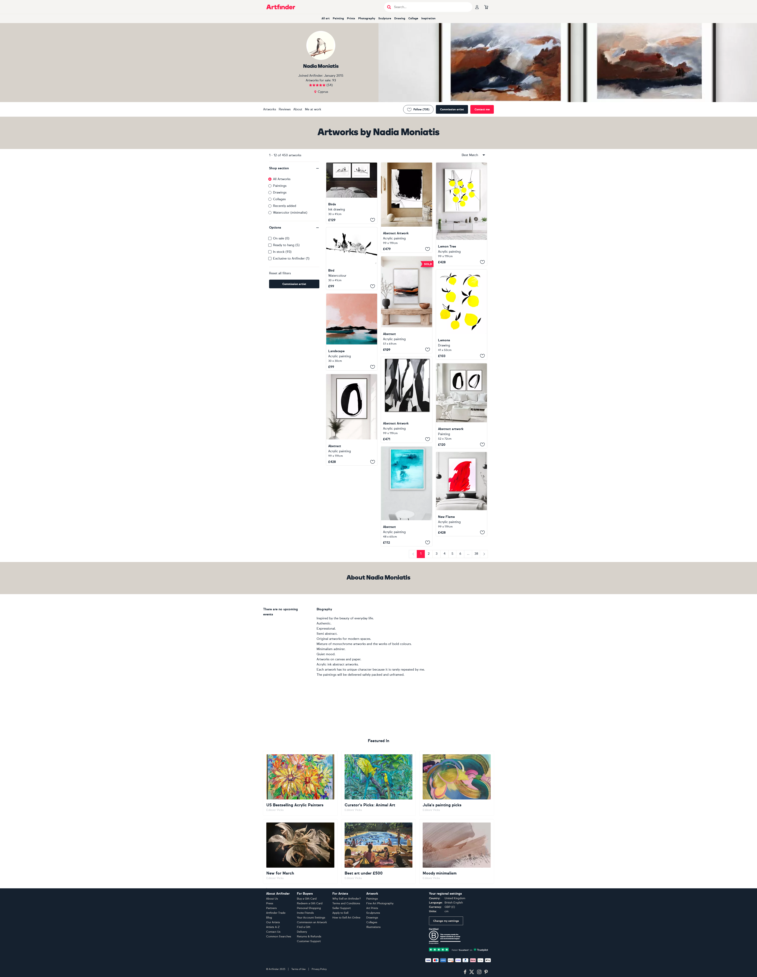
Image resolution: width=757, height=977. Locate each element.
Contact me (482, 109)
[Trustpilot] (458, 949)
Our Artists (273, 922)
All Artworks (281, 179)
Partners (271, 908)
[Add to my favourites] (372, 219)
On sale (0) (281, 238)
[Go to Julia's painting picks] (457, 783)
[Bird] (351, 258)
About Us (272, 898)
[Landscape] (351, 332)
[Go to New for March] (300, 851)
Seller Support (341, 908)
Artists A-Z (273, 927)
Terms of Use (298, 969)
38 (476, 553)
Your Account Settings (311, 917)
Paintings (279, 186)
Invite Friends (305, 913)
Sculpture (384, 18)
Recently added (284, 206)
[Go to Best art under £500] (378, 851)
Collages (279, 199)
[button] (294, 168)
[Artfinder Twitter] (471, 972)
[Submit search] (389, 7)
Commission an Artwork (312, 922)
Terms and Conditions (346, 903)
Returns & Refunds (309, 936)
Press (269, 903)
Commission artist (452, 109)
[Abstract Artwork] (406, 207)
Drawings (279, 192)
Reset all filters (280, 273)
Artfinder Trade (275, 913)
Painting (338, 18)
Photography (366, 18)
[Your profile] (477, 7)
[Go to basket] (486, 7)
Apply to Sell (340, 913)
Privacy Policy (319, 969)
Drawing (399, 18)
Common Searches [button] (278, 936)
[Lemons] (461, 314)
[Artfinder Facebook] (465, 972)
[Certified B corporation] (445, 936)
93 (334, 80)
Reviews (285, 109)
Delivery (302, 931)
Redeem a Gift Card (310, 903)
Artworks (269, 109)
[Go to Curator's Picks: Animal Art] (378, 783)
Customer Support (309, 941)
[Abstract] (406, 304)
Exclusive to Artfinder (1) (291, 258)
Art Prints (372, 908)
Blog (269, 917)
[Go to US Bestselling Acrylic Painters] (300, 783)
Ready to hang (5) (286, 245)
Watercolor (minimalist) (290, 212)
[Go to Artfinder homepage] (280, 7)
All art (326, 18)
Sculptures (373, 913)
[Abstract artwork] (461, 405)
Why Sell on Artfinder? (346, 898)
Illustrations (373, 927)
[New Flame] (461, 494)
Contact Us (273, 931)
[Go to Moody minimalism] (457, 851)
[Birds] (351, 193)
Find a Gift (303, 927)
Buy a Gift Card (307, 898)
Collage (413, 18)
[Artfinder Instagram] (479, 972)
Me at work (313, 109)
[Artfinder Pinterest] (486, 972)
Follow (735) (421, 109)
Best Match (470, 155)
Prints (351, 18)
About (297, 109)
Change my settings (446, 921)
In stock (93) (282, 252)
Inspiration (428, 18)
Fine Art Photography (379, 903)
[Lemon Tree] (461, 214)
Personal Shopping (309, 908)
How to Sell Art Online (346, 917)
